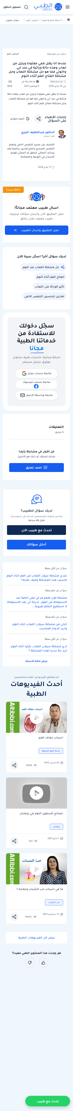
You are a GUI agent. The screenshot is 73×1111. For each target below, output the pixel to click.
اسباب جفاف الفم (51, 738)
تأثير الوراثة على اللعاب (49, 286)
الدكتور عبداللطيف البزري (38, 132)
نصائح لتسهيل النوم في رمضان (41, 813)
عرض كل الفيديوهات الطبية (36, 937)
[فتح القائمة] (66, 7)
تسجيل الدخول (12, 7)
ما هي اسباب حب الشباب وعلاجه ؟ (40, 889)
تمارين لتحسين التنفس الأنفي (44, 296)
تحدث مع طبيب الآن (36, 530)
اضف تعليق (34, 467)
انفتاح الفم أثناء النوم (50, 277)
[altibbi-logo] (48, 7)
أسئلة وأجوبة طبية (51, 20)
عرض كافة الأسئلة (36, 661)
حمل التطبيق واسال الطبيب (40, 230)
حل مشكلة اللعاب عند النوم (41, 267)
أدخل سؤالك (36, 544)
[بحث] (26, 7)
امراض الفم (32, 20)
